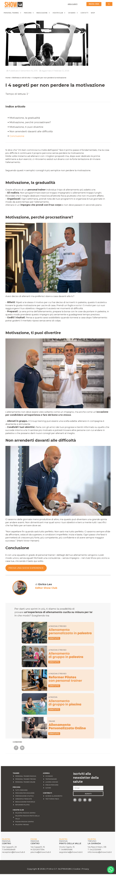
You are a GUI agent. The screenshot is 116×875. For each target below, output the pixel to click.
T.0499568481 (8, 849)
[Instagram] (80, 800)
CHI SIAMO (71, 13)
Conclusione (17, 136)
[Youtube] (85, 800)
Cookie (77, 869)
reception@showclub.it (13, 852)
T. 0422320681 (94, 849)
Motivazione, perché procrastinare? (30, 122)
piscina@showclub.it (41, 852)
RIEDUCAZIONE (41, 13)
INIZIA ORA (94, 4)
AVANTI (88, 794)
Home (7, 78)
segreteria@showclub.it (71, 852)
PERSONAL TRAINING (11, 13)
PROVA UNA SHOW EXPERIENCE (26, 568)
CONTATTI (84, 13)
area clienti (72, 4)
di (43, 584)
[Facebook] (75, 800)
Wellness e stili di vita (21, 78)
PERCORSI (27, 13)
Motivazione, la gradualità (25, 117)
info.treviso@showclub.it (100, 852)
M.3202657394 (38, 849)
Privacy (85, 869)
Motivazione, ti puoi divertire (26, 126)
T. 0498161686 (65, 849)
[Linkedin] (90, 800)
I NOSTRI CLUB (58, 13)
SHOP (93, 13)
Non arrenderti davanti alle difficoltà (31, 131)
